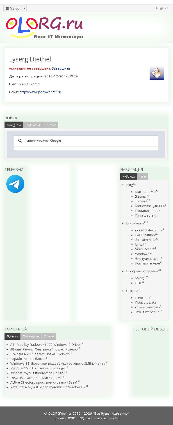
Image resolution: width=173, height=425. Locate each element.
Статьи (133, 290)
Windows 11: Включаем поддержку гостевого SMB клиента (57, 363)
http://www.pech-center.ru (40, 92)
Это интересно (148, 312)
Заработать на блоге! (27, 358)
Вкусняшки (137, 223)
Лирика (142, 201)
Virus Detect (145, 249)
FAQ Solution (146, 235)
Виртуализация (148, 258)
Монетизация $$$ (150, 205)
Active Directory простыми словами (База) (43, 382)
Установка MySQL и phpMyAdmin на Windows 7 (47, 387)
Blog (131, 184)
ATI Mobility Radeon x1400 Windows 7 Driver (45, 344)
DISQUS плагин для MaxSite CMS (36, 377)
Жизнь (142, 196)
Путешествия (147, 215)
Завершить (61, 68)
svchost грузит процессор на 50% (37, 373)
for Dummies (146, 239)
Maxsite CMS (146, 191)
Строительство (148, 307)
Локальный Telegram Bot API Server (39, 354)
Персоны (143, 297)
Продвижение (147, 210)
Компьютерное (148, 263)
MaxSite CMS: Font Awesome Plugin (38, 368)
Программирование (143, 271)
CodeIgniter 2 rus (149, 230)
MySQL (141, 278)
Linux (140, 244)
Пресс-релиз (146, 302)
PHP (140, 282)
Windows (143, 253)
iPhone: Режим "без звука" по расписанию (44, 349)
